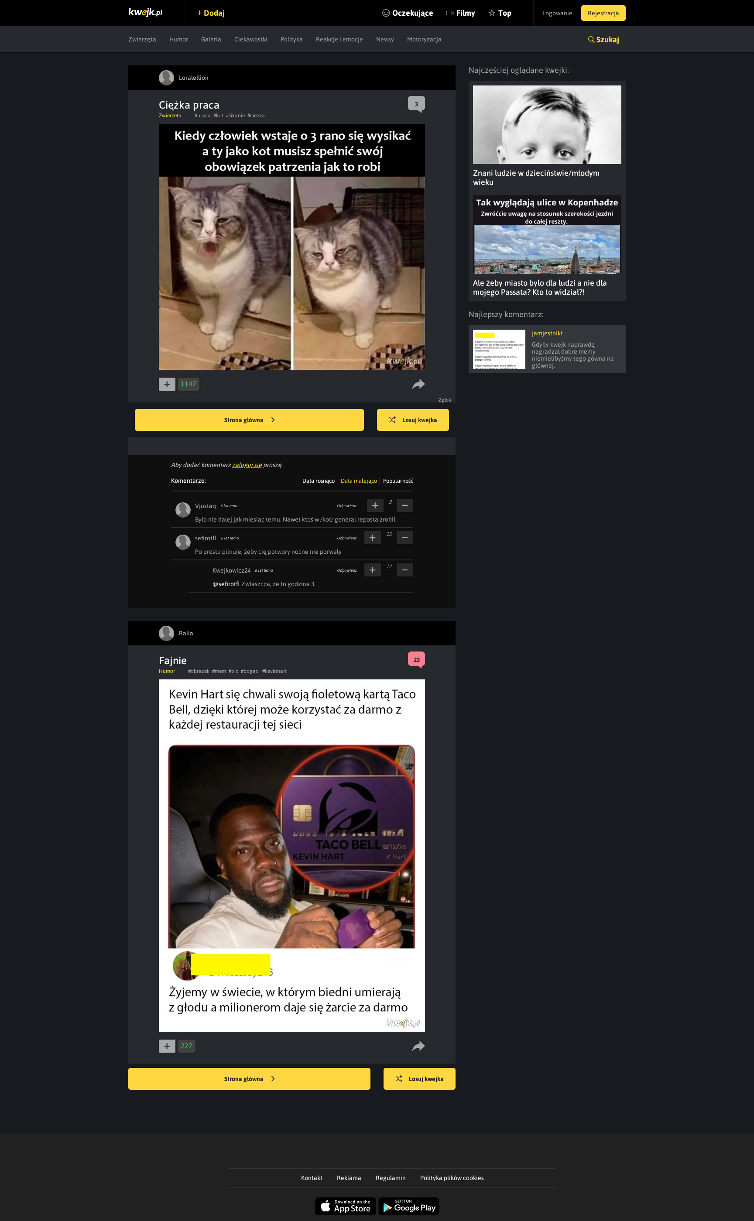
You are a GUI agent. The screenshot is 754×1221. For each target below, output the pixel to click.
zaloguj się (247, 464)
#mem (219, 671)
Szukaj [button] (607, 39)
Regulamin (391, 1177)
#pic (233, 671)
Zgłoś (445, 399)
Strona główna (244, 419)
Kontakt (311, 1177)
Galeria (211, 39)
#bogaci (250, 671)
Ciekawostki (250, 39)
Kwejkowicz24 (231, 570)
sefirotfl (205, 538)
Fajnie (173, 660)
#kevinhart (274, 671)
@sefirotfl (226, 583)
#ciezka (256, 116)
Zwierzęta (142, 39)
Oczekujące (412, 12)
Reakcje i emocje (339, 39)
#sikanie (235, 116)
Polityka (292, 39)
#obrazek (198, 671)
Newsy (385, 39)
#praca (203, 116)
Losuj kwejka (419, 419)
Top (504, 12)
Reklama (349, 1177)
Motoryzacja (424, 39)
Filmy (465, 12)
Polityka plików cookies (452, 1177)
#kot (218, 116)
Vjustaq (205, 505)
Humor (178, 39)
